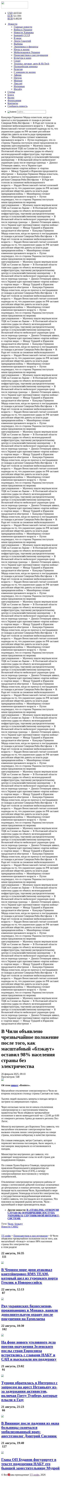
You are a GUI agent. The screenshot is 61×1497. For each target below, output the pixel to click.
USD (10, 13)
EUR (10, 15)
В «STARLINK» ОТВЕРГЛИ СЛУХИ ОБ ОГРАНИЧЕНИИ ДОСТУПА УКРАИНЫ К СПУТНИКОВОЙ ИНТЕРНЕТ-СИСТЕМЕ (34, 1214)
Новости (12, 24)
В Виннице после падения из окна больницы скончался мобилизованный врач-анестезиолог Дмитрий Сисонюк (30, 1429)
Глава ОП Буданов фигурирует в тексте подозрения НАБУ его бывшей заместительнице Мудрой (30, 1464)
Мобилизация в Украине (27, 52)
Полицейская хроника (26, 66)
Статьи (11, 92)
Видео (11, 97)
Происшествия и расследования (31, 55)
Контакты (13, 103)
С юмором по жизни (25, 72)
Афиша (17, 75)
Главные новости (23, 26)
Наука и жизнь (21, 49)
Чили (10, 1223)
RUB (10, 18)
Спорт (17, 60)
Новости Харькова (24, 32)
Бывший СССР (22, 35)
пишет (14, 1085)
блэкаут (19, 1223)
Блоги (11, 94)
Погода (18, 77)
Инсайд (18, 89)
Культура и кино (22, 58)
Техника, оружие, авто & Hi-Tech (31, 63)
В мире (17, 38)
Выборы (18, 43)
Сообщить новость (18, 106)
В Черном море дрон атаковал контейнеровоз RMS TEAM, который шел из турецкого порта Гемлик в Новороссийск (29, 1276)
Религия (18, 69)
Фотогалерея (14, 100)
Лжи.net (18, 83)
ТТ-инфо (34, 1474)
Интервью (19, 86)
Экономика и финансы (26, 46)
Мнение (18, 80)
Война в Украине (23, 29)
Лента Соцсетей (22, 41)
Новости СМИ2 (9, 1226)
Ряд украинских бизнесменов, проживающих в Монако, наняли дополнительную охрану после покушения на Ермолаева (29, 1312)
